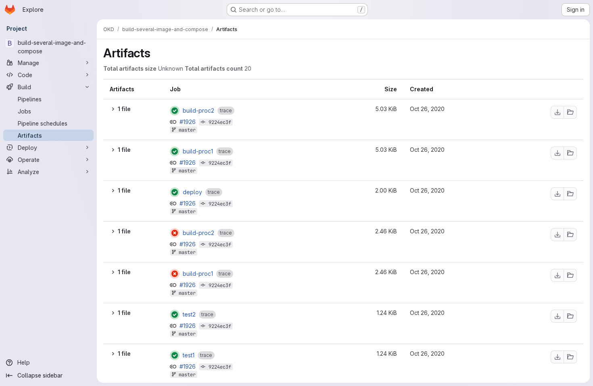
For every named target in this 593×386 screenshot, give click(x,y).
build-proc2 (198, 110)
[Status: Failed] (175, 233)
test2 (189, 314)
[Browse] (570, 112)
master (187, 130)
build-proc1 (198, 151)
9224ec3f (220, 122)
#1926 (188, 121)
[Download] (557, 112)
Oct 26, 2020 (427, 108)
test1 (188, 355)
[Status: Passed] (175, 110)
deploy (192, 192)
